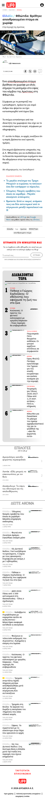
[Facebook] (38, 51)
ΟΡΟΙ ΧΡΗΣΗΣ (8, 259)
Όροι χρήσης (9, 794)
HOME (4, 10)
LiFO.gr (23, 217)
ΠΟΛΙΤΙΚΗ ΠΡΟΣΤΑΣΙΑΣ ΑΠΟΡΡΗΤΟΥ (28, 259)
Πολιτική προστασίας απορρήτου (28, 794)
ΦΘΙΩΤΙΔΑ (33, 229)
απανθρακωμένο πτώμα (22, 81)
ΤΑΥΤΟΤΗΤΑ (22, 770)
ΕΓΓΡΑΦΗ (36, 255)
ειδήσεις (36, 219)
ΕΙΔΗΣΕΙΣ (12, 10)
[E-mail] (35, 71)
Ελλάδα (19, 10)
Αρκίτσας (27, 91)
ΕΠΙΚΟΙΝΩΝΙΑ (22, 774)
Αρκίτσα (23, 229)
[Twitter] (42, 51)
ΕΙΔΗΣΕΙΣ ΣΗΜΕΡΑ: (14, 176)
